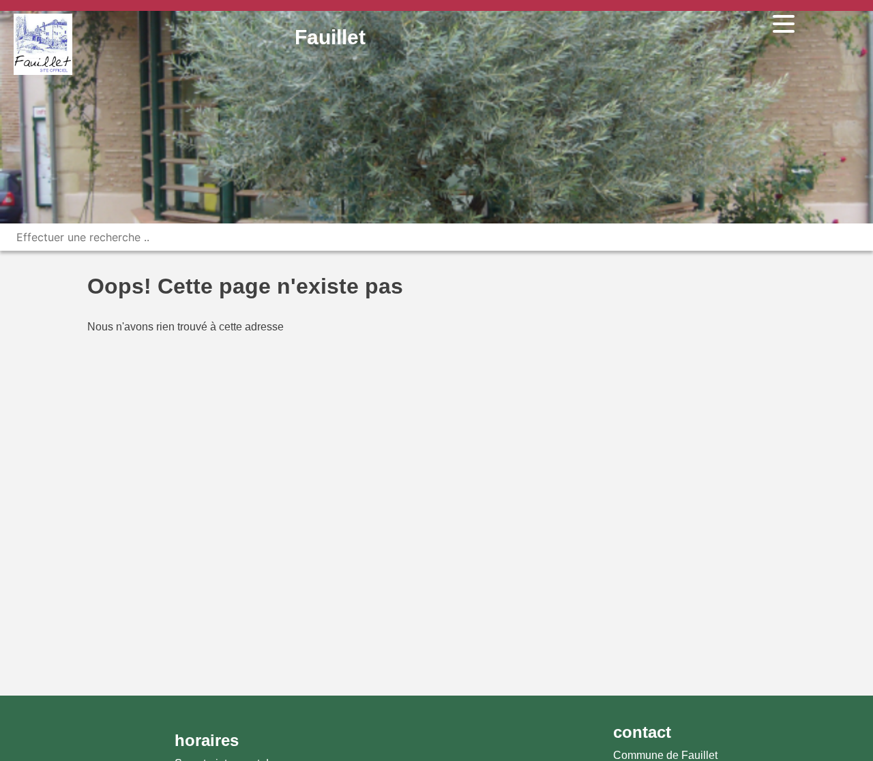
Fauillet (330, 37)
